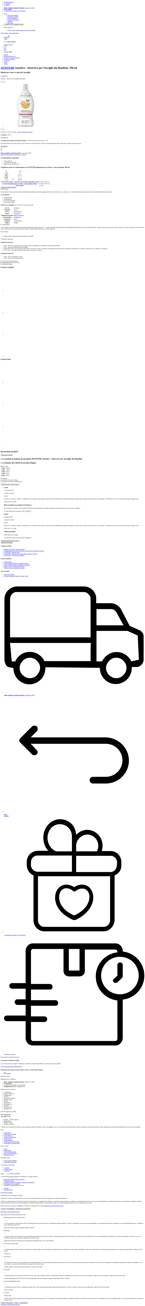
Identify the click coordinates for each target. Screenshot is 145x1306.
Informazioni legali (7, 264)
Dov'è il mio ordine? (12, 15)
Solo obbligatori (10, 1208)
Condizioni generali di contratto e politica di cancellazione (19, 1182)
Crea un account (8, 44)
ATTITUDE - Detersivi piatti (11, 552)
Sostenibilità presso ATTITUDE (10, 262)
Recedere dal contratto (7, 1192)
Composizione (6, 224)
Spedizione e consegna (10, 1134)
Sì (23, 511)
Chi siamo (6, 1167)
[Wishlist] (5, 47)
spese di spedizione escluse (25, 132)
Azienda (6, 1188)
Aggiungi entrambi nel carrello (8, 187)
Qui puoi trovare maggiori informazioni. (11, 1066)
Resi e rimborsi (8, 1135)
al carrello (6, 5)
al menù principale (9, 2)
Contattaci (10, 21)
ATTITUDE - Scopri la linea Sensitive (14, 555)
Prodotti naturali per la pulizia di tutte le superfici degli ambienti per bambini (24, 551)
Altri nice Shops (8, 1189)
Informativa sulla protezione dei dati (53, 1206)
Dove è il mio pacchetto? (10, 1153)
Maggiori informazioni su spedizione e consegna (13, 154)
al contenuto (7, 3)
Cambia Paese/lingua (14, 1173)
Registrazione (7, 1150)
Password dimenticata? (10, 1152)
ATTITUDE (7, 67)
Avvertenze (5, 231)
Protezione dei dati (9, 1181)
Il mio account (8, 1138)
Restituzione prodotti (12, 16)
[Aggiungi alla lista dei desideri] (1, 148)
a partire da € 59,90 (19, 8)
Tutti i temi (10, 23)
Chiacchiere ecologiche (10, 1162)
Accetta (3, 1208)
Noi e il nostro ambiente (10, 1160)
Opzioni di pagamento (13, 19)
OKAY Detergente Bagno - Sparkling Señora (16, 563)
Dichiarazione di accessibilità (11, 1184)
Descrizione (5, 189)
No (28, 511)
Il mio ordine (7, 1132)
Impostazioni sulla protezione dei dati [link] (14, 1185)
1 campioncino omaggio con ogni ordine (14, 11)
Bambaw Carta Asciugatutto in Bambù (14, 568)
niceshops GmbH (12, 1176)
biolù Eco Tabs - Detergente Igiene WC (14, 566)
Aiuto (5, 13)
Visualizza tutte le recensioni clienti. (10, 484)
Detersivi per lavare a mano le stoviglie (14, 549)
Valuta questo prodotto (6, 455)
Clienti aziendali (8, 1140)
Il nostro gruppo (8, 1169)
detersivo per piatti (18, 215)
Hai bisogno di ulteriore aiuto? (12, 1143)
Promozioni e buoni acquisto (11, 1141)
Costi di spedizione (12, 18)
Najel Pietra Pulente (9, 574)
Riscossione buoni (9, 1155)
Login (5, 39)
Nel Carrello (4, 146)
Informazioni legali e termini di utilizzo (14, 1179)
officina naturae (8, 562)
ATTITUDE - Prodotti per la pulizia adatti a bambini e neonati (20, 554)
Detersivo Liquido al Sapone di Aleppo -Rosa (16, 576)
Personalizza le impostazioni (23, 1208)
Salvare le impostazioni (7, 1303)
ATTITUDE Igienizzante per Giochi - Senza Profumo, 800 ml (20, 183)
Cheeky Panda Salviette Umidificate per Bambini (17, 565)
